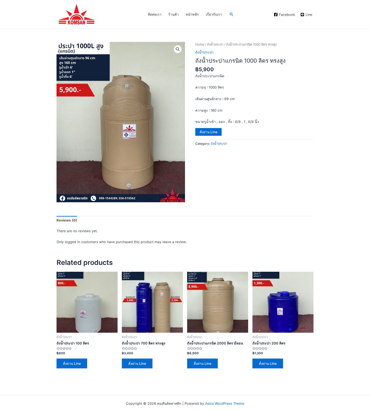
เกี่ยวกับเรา (214, 14)
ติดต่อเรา (154, 14)
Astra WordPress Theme (224, 403)
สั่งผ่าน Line (208, 132)
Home (199, 44)
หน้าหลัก (192, 14)
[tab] (67, 220)
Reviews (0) (67, 220)
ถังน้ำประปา (215, 44)
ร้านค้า (173, 14)
